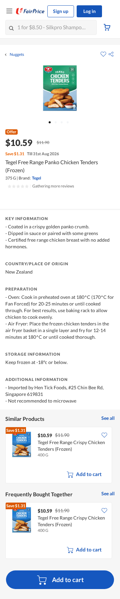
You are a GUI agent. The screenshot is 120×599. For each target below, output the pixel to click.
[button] (111, 54)
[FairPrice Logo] (30, 11)
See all (108, 418)
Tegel (36, 178)
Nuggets (17, 55)
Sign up (60, 11)
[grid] (60, 456)
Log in (89, 11)
